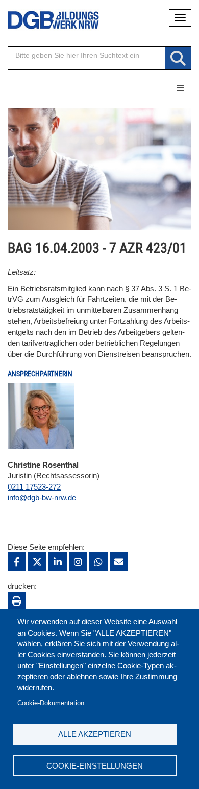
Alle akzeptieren (94, 734)
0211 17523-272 (34, 486)
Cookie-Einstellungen (94, 765)
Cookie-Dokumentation (50, 703)
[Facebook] (17, 561)
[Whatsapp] (98, 561)
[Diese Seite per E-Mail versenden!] (119, 561)
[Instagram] (78, 561)
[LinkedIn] (57, 561)
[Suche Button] (178, 59)
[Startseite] (46, 20)
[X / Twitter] (37, 561)
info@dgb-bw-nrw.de (42, 497)
